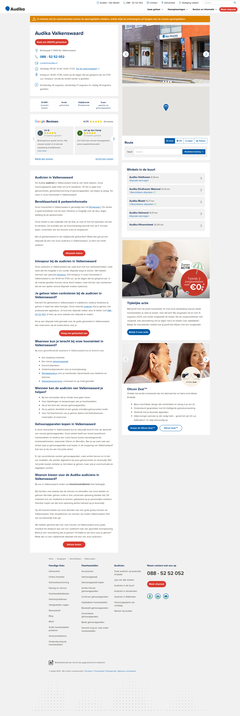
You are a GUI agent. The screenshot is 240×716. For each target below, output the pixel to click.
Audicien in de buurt (124, 585)
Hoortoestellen (90, 565)
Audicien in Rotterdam (125, 596)
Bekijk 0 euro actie (138, 332)
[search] (234, 2)
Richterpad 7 (95, 207)
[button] (161, 82)
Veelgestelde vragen (59, 604)
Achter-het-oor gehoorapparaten (90, 589)
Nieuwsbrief (54, 610)
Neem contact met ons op (161, 565)
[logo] (15, 8)
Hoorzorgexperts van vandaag (124, 604)
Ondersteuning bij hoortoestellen (57, 643)
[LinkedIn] (158, 596)
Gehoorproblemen (58, 599)
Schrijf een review (104, 158)
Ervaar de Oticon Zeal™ (142, 428)
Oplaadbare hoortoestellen (95, 602)
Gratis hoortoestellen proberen (59, 629)
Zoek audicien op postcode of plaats (127, 573)
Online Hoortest (56, 576)
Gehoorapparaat (89, 576)
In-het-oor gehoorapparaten (95, 596)
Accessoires (87, 571)
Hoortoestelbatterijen (59, 593)
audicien (88, 306)
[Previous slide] (34, 139)
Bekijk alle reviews (44, 158)
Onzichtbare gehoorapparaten (90, 615)
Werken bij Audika (123, 610)
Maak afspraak (228, 9)
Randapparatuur (50, 373)
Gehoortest (54, 571)
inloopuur (61, 274)
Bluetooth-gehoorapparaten (95, 607)
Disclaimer (89, 671)
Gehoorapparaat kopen (93, 582)
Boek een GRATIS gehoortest (51, 42)
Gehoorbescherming (52, 381)
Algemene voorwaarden (127, 671)
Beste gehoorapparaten (93, 622)
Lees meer (42, 150)
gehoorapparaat (60, 361)
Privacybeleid (99, 671)
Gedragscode (111, 671)
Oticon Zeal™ (171, 428)
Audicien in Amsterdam (125, 591)
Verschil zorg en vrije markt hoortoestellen (95, 629)
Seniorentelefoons (58, 635)
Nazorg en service (58, 587)
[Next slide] (114, 139)
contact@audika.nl (49, 63)
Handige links (56, 565)
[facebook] (150, 596)
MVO (51, 621)
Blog (51, 615)
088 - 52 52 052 (52, 56)
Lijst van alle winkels (124, 579)
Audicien (119, 565)
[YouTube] (166, 596)
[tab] (155, 9)
